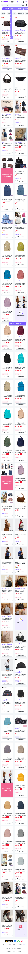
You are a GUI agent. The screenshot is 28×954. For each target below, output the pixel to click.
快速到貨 (10, 18)
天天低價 (10, 20)
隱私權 (14, 951)
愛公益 (10, 35)
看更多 (10, 37)
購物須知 (19, 948)
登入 (20, 2)
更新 (24, 944)
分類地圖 (19, 951)
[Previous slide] (2, 23)
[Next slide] (12, 23)
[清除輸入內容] (23, 5)
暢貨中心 (10, 15)
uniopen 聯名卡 (17, 9)
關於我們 (14, 948)
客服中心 (8, 948)
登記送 (10, 12)
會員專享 (10, 32)
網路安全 (9, 951)
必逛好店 (10, 26)
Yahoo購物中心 (9, 2)
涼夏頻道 (10, 23)
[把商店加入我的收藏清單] (25, 321)
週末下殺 (10, 29)
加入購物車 (7, 41)
